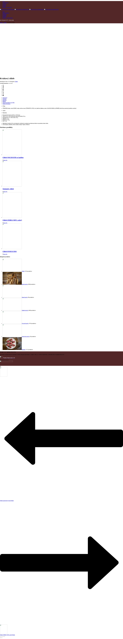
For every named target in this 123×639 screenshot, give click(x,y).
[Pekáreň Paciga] (29, 9)
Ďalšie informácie (6, 103)
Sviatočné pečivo (26, 336)
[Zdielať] (1, 636)
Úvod (4, 1)
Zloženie (4, 99)
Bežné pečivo (25, 284)
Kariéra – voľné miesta (7, 7)
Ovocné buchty (25, 323)
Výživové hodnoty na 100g (8, 102)
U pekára (4, 3)
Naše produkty (6, 2)
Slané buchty (25, 297)
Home (1, 22)
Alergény (5, 100)
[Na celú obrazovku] (3, 636)
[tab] (63, 97)
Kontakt (4, 6)
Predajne (4, 5)
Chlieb (5, 22)
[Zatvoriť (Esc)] (0, 636)
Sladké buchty (25, 310)
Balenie (4, 101)
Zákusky (23, 349)
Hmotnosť (5, 97)
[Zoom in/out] (4, 636)
